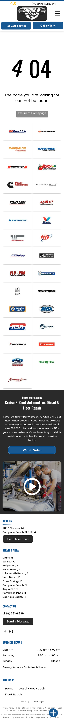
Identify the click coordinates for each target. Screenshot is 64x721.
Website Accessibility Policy (46, 710)
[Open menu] (57, 13)
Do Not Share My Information (31, 708)
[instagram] (11, 632)
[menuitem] (9, 688)
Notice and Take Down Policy (19, 710)
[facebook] (5, 632)
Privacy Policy (8, 708)
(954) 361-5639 (13, 613)
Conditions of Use (53, 708)
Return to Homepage (32, 113)
